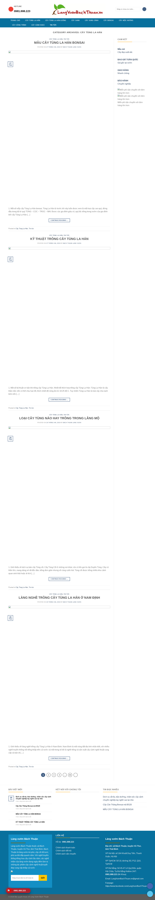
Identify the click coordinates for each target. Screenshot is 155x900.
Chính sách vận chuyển (66, 854)
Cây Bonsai (109, 20)
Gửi (43, 878)
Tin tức (53, 25)
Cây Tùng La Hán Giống (55, 20)
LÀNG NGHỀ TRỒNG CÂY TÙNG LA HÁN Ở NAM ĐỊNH (59, 597)
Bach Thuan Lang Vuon (72, 47)
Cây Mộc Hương (126, 20)
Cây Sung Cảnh (91, 20)
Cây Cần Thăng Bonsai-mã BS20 (28, 806)
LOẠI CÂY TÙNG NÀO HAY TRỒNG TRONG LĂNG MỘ (59, 418)
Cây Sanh (75, 20)
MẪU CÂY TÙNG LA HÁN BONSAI (59, 42)
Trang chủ (15, 20)
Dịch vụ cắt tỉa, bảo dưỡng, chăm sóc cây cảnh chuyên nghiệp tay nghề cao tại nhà (33, 798)
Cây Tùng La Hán (32, 20)
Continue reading (59, 220)
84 (70, 775)
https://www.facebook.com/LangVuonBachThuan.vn (127, 886)
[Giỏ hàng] (144, 9)
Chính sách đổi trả (63, 851)
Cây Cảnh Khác (38, 25)
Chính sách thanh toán (65, 848)
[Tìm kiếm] (138, 9)
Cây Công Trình (19, 25)
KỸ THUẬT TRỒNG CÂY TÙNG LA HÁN (59, 239)
